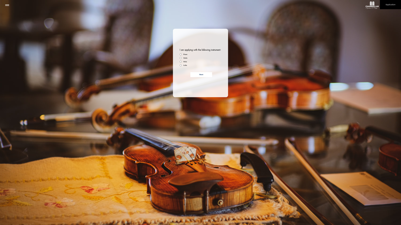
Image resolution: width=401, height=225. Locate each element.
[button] (7, 5)
